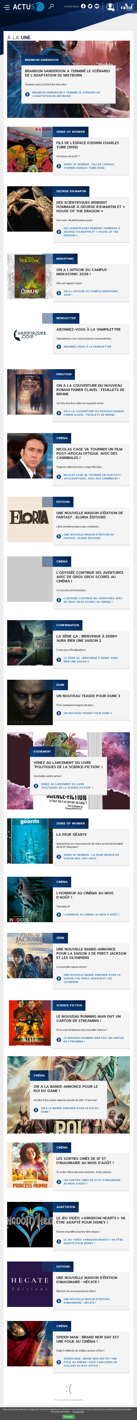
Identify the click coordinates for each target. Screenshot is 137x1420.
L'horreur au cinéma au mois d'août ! (91, 914)
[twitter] (90, 6)
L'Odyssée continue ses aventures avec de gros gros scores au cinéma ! (93, 600)
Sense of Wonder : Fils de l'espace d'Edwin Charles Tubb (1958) (89, 166)
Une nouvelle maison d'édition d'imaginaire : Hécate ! (86, 1301)
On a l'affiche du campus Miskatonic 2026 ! (91, 293)
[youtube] (97, 6)
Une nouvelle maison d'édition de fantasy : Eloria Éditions (89, 536)
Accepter (68, 1417)
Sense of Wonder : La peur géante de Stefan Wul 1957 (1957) (91, 856)
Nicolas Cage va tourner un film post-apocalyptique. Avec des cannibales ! (93, 476)
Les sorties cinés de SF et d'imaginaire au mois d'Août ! (92, 1182)
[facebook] (83, 6)
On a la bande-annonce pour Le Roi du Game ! (70, 1110)
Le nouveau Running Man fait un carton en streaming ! (94, 1039)
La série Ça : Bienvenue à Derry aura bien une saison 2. (91, 659)
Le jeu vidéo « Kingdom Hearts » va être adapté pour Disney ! (93, 1241)
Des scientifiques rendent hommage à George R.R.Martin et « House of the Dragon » (92, 231)
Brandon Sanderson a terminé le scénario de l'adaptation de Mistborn (66, 94)
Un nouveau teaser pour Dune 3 (88, 713)
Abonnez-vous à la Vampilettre (87, 347)
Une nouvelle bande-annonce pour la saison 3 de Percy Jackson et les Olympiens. (92, 978)
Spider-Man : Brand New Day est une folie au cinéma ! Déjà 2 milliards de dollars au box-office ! (90, 1362)
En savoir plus (78, 1412)
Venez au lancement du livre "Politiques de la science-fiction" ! (67, 786)
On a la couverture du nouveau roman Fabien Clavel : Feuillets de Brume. (94, 413)
